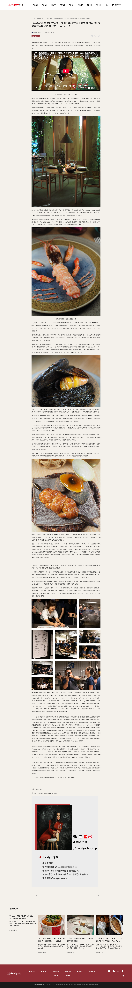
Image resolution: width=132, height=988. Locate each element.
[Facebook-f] (122, 971)
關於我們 (89, 5)
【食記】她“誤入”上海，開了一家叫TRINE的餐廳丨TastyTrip (109, 939)
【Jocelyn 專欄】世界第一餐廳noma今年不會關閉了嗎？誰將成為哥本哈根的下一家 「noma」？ (68, 18)
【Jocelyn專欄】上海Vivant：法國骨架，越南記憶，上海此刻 (51, 939)
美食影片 (71, 5)
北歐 (33, 36)
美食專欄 (36, 5)
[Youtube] (109, 971)
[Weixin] (113, 971)
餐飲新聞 (53, 5)
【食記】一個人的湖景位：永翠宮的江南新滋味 (80, 939)
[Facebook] (91, 36)
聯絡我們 (98, 5)
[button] (106, 5)
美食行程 (45, 5)
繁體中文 (118, 5)
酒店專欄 (62, 5)
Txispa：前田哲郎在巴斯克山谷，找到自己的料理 (21, 917)
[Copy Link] (95, 36)
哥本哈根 (37, 36)
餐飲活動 (80, 5)
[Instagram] (98, 36)
